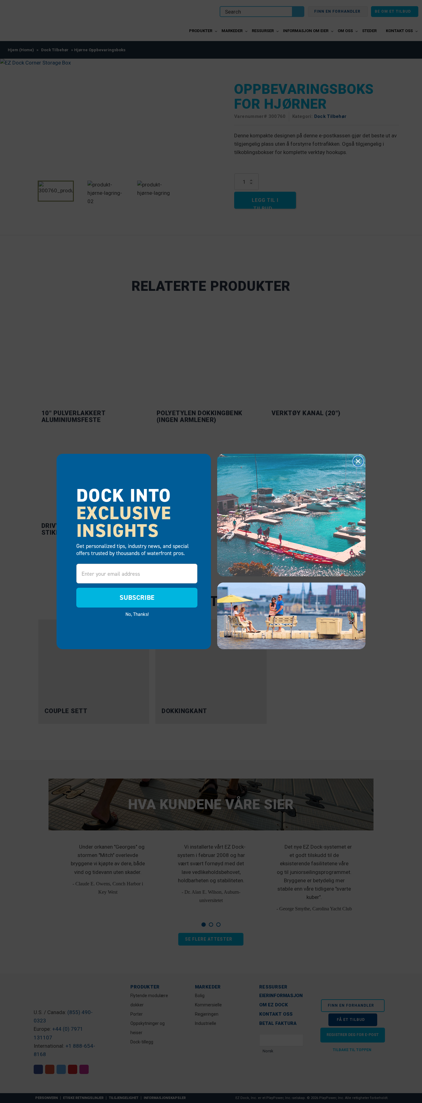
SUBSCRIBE (137, 597)
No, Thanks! (137, 614)
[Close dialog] (358, 461)
